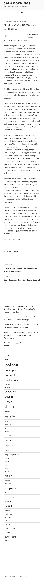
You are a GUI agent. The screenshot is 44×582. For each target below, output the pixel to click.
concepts (10, 370)
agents (7, 359)
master (7, 465)
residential (8, 517)
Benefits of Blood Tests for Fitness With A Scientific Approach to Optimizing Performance (21, 335)
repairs (7, 510)
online (8, 475)
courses (7, 384)
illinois (7, 450)
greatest (7, 428)
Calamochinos (17, 3)
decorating (11, 391)
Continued (15, 239)
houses (9, 440)
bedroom (12, 364)
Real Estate (13, 251)
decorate (7, 388)
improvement (12, 454)
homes (7, 431)
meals (6, 468)
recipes (9, 497)
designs (8, 401)
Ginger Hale (22, 21)
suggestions (10, 537)
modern (7, 471)
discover (7, 411)
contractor (11, 375)
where (7, 540)
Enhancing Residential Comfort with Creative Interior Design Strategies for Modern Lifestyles (19, 309)
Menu (23, 13)
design (9, 396)
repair (8, 505)
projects (7, 480)
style (7, 532)
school (7, 520)
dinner (10, 407)
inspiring (7, 461)
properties (9, 484)
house (8, 435)
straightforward (10, 528)
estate (10, 416)
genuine (8, 424)
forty (6, 421)
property (10, 488)
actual (7, 355)
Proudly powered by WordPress (15, 576)
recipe (7, 492)
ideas (9, 446)
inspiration (8, 458)
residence (8, 514)
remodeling (8, 501)
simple (8, 524)
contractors (11, 380)
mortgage (8, 202)
